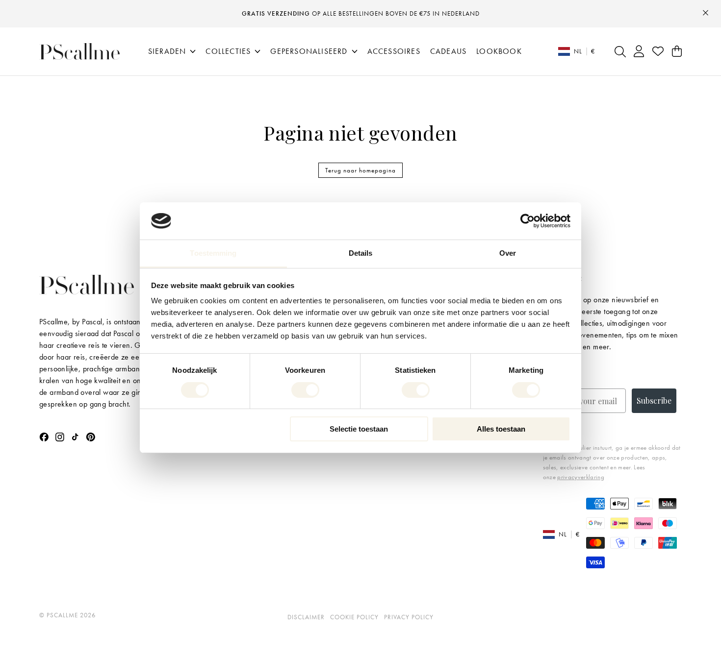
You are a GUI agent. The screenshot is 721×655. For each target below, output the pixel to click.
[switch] (305, 390)
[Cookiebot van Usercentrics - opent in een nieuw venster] (527, 221)
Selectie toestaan (359, 429)
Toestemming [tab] (213, 253)
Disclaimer (306, 617)
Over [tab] (507, 253)
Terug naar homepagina (360, 170)
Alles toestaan (501, 429)
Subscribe (654, 400)
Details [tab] (361, 253)
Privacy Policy (409, 617)
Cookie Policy (354, 617)
